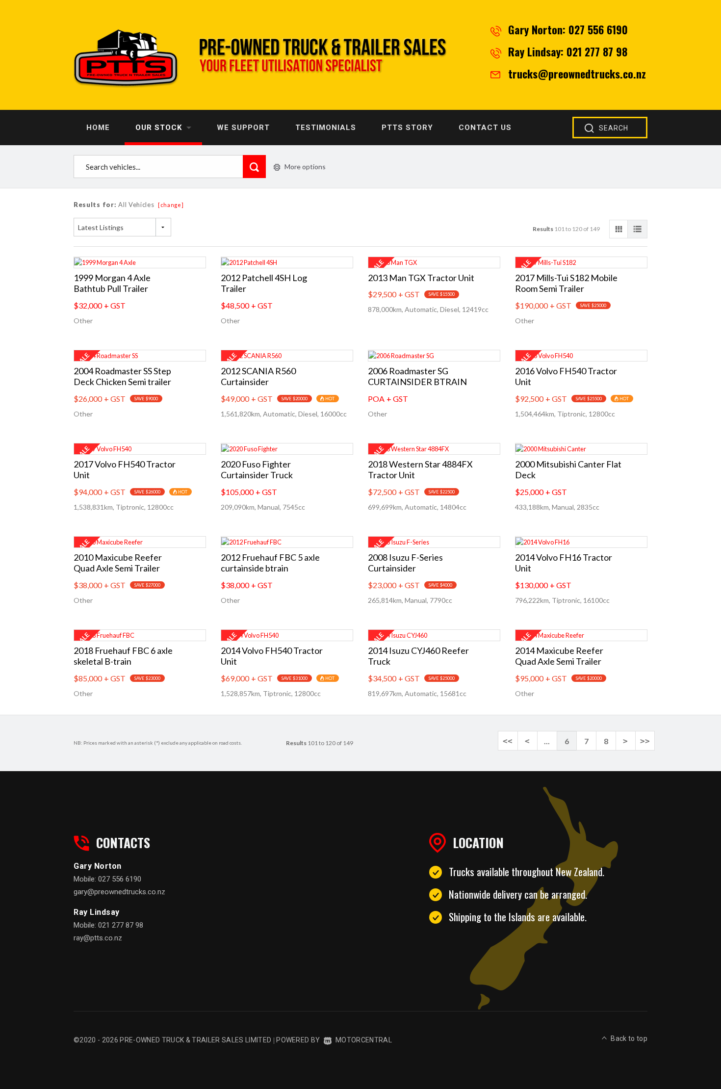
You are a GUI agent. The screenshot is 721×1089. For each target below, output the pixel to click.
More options (305, 166)
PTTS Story (407, 127)
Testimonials (325, 127)
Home (98, 127)
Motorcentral (363, 1040)
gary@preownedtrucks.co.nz (119, 891)
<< (508, 741)
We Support (243, 127)
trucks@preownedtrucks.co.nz (577, 73)
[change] (171, 205)
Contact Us (485, 127)
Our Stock (159, 127)
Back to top (629, 1038)
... (547, 741)
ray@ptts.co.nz (98, 937)
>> (645, 741)
